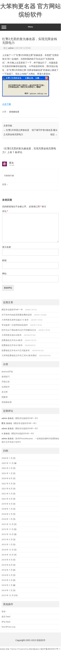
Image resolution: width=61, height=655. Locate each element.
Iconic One (4, 649)
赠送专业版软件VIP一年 (12, 309)
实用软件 (6, 387)
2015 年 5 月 (7, 539)
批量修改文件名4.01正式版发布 (16, 350)
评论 (5, 211)
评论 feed (6, 622)
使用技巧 (6, 376)
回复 (4, 184)
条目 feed (6, 616)
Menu (30, 27)
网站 (4, 273)
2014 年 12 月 (8, 550)
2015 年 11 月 (8, 529)
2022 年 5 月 (7, 493)
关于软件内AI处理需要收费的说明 (17, 315)
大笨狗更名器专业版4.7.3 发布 (15, 320)
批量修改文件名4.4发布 (12, 340)
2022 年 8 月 (7, 488)
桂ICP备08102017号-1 (50, 649)
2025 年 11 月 (8, 463)
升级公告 (6, 381)
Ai (2, 433)
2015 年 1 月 (7, 544)
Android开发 (7, 371)
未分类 (5, 392)
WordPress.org (8, 627)
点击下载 (6, 104)
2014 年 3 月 (7, 580)
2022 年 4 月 (7, 499)
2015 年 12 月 (8, 524)
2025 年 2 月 (7, 468)
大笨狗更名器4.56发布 (12, 335)
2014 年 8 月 (7, 565)
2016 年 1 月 (7, 519)
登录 (4, 611)
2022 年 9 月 (7, 483)
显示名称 (6, 247)
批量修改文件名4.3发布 (12, 345)
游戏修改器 (14, 112)
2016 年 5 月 (7, 514)
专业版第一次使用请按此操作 (15, 325)
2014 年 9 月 (7, 560)
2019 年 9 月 (7, 504)
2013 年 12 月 (8, 595)
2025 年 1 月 (7, 473)
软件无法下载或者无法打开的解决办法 (19, 330)
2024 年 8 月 (7, 478)
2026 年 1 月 (7, 458)
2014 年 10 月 (8, 555)
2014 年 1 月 (7, 590)
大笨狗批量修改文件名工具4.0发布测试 (19, 355)
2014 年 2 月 (7, 585)
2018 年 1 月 (7, 509)
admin (11, 48)
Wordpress (34, 649)
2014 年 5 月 (7, 575)
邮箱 (4, 260)
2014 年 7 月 (7, 570)
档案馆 (5, 397)
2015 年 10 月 (8, 534)
